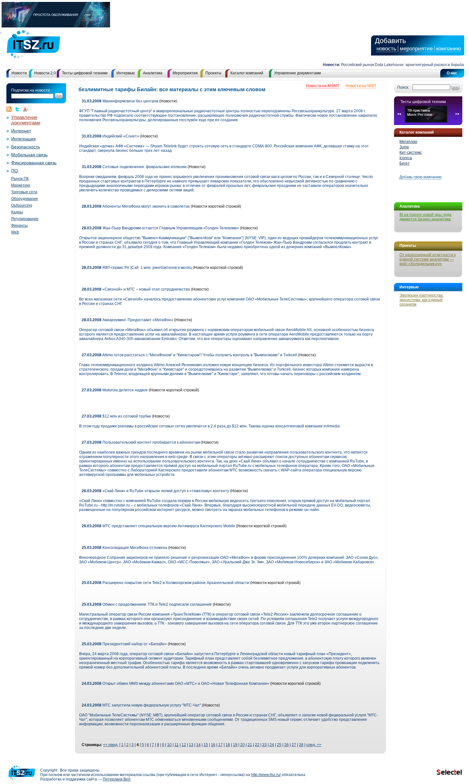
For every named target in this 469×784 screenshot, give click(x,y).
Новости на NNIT (361, 86)
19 (235, 745)
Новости (19, 73)
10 (169, 745)
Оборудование (24, 198)
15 (206, 745)
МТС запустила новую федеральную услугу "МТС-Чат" (141, 705)
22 (257, 745)
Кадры (17, 212)
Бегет (404, 163)
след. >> (313, 745)
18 (228, 745)
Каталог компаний (246, 73)
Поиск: (403, 87)
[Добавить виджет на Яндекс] (25, 109)
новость (386, 49)
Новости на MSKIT (322, 86)
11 (177, 745)
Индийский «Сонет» (110, 136)
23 (264, 745)
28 (301, 745)
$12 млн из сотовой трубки (116, 416)
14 (198, 745)
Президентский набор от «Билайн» (124, 644)
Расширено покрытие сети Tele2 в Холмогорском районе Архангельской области (165, 583)
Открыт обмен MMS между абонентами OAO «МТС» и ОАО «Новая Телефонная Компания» (175, 683)
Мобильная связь (29, 154)
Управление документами (297, 73)
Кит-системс (410, 152)
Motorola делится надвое (115, 390)
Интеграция (23, 139)
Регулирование (25, 219)
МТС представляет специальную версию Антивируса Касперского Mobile (158, 526)
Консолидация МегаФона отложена (124, 547)
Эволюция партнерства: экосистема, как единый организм (421, 300)
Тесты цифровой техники (85, 73)
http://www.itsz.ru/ (266, 775)
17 (220, 745)
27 (294, 745)
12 (184, 745)
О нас (452, 73)
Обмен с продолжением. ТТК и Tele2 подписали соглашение (147, 604)
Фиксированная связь (33, 162)
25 (279, 745)
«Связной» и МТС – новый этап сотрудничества (136, 289)
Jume (404, 147)
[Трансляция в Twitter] (19, 109)
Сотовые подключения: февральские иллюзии (134, 167)
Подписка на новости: (31, 90)
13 (191, 745)
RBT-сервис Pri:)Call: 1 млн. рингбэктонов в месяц (137, 267)
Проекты (213, 73)
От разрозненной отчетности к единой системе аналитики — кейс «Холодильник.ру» (427, 259)
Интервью (125, 73)
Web (15, 232)
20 (242, 745)
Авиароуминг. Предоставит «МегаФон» (127, 320)
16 (213, 745)
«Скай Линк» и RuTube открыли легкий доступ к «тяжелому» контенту (155, 491)
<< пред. (110, 745)
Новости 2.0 (45, 73)
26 (286, 745)
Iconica (405, 158)
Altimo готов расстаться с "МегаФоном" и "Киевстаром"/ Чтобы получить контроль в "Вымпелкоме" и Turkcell (189, 355)
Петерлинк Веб (116, 779)
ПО (14, 170)
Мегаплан (408, 141)
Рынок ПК (20, 178)
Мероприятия (185, 73)
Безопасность (25, 146)
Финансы (19, 225)
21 (250, 745)
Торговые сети (24, 192)
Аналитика (152, 73)
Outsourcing (21, 205)
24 (272, 745)
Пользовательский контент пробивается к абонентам (141, 442)
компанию (448, 49)
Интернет (21, 131)
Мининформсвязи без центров (120, 101)
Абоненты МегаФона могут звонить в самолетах (136, 206)
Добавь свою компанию (420, 177)
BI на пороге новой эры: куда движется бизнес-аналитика (425, 216)
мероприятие (416, 49)
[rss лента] (10, 109)
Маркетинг (20, 185)
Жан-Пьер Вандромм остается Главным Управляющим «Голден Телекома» (161, 228)
